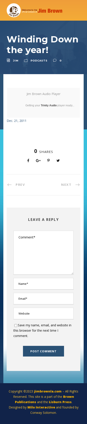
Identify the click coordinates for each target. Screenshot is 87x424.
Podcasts (39, 60)
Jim (16, 60)
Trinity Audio (49, 105)
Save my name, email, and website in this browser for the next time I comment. (42, 330)
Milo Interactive (41, 407)
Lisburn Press (60, 402)
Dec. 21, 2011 (17, 121)
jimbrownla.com (48, 391)
